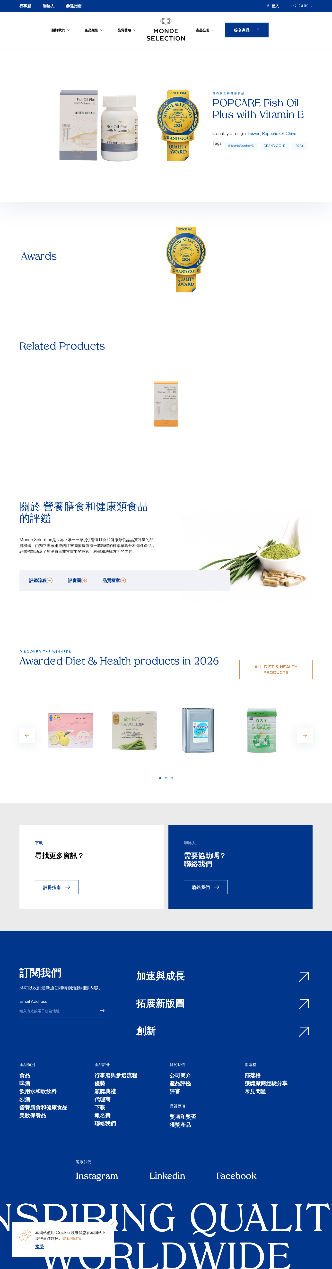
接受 (39, 1246)
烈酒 (24, 1100)
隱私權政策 (72, 1238)
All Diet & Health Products (275, 669)
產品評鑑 (180, 1084)
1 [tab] (160, 778)
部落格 (250, 1064)
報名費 (103, 1116)
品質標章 (111, 580)
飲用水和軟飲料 (38, 1092)
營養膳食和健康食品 (240, 146)
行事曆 (25, 6)
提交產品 (242, 30)
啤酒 (24, 1084)
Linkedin (167, 1176)
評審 (175, 1092)
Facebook (236, 1176)
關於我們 (58, 30)
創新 (146, 1031)
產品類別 (91, 30)
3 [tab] (172, 778)
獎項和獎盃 (183, 1117)
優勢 (100, 1084)
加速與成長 (160, 977)
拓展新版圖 (160, 1004)
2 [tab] (166, 778)
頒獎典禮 (105, 1092)
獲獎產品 (180, 1125)
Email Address (33, 1001)
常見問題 (255, 1092)
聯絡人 (48, 6)
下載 (100, 1108)
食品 (24, 1076)
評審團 (74, 580)
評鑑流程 (38, 580)
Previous (27, 735)
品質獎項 (124, 30)
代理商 (103, 1100)
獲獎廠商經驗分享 (266, 1084)
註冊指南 (52, 887)
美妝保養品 (32, 1116)
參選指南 (74, 6)
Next (305, 735)
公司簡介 (180, 1076)
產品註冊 (203, 30)
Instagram (97, 1176)
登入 (275, 6)
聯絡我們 (201, 887)
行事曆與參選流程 (116, 1076)
